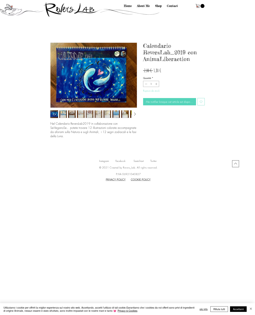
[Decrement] (146, 84)
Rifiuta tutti (219, 309)
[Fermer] (251, 309)
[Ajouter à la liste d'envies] (201, 101)
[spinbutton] (151, 84)
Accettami (238, 309)
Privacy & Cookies (127, 310)
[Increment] (157, 84)
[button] (200, 6)
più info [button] (204, 309)
